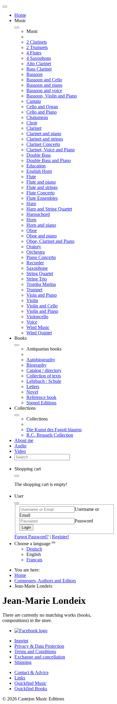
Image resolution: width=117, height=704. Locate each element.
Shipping (23, 662)
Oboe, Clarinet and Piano (50, 241)
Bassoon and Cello (44, 79)
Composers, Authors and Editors (45, 580)
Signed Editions (41, 402)
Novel (32, 391)
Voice (31, 321)
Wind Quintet (39, 332)
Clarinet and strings (44, 138)
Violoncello (37, 316)
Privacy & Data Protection (39, 646)
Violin (32, 300)
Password (84, 520)
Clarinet (33, 128)
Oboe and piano (41, 235)
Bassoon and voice (44, 90)
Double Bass (38, 155)
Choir (31, 122)
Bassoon (34, 74)
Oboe (31, 230)
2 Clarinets (36, 42)
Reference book (41, 397)
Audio (20, 445)
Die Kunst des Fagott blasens (54, 429)
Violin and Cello (42, 305)
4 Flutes (33, 52)
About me (23, 440)
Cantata (33, 101)
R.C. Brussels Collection (49, 435)
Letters (32, 386)
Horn (31, 219)
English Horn (39, 171)
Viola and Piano (41, 295)
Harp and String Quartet (49, 208)
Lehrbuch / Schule (43, 381)
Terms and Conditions (35, 651)
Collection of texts (43, 375)
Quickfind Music (30, 683)
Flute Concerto (40, 192)
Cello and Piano (41, 112)
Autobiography (40, 359)
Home (20, 15)
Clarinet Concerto (43, 144)
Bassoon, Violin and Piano (51, 95)
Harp (31, 203)
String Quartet (39, 273)
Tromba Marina (41, 284)
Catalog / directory (44, 370)
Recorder (35, 262)
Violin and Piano (42, 311)
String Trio (36, 278)
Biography (36, 365)
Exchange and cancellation (39, 656)
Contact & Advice (31, 672)
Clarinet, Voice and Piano (50, 149)
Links (19, 677)
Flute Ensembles (42, 198)
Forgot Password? (31, 536)
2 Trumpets (37, 47)
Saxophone (37, 268)
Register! (60, 536)
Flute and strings (42, 187)
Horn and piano (41, 225)
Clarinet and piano (43, 133)
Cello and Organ (42, 106)
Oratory (33, 246)
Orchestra (35, 252)
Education (36, 165)
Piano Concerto (41, 257)
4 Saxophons (38, 58)
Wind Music (38, 327)
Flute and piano (41, 182)
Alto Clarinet (38, 63)
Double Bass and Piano (48, 160)
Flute (31, 176)
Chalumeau (37, 117)
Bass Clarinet (39, 68)
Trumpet (34, 289)
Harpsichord (38, 214)
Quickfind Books (30, 688)
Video (20, 451)
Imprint (21, 640)
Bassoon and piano (44, 85)
